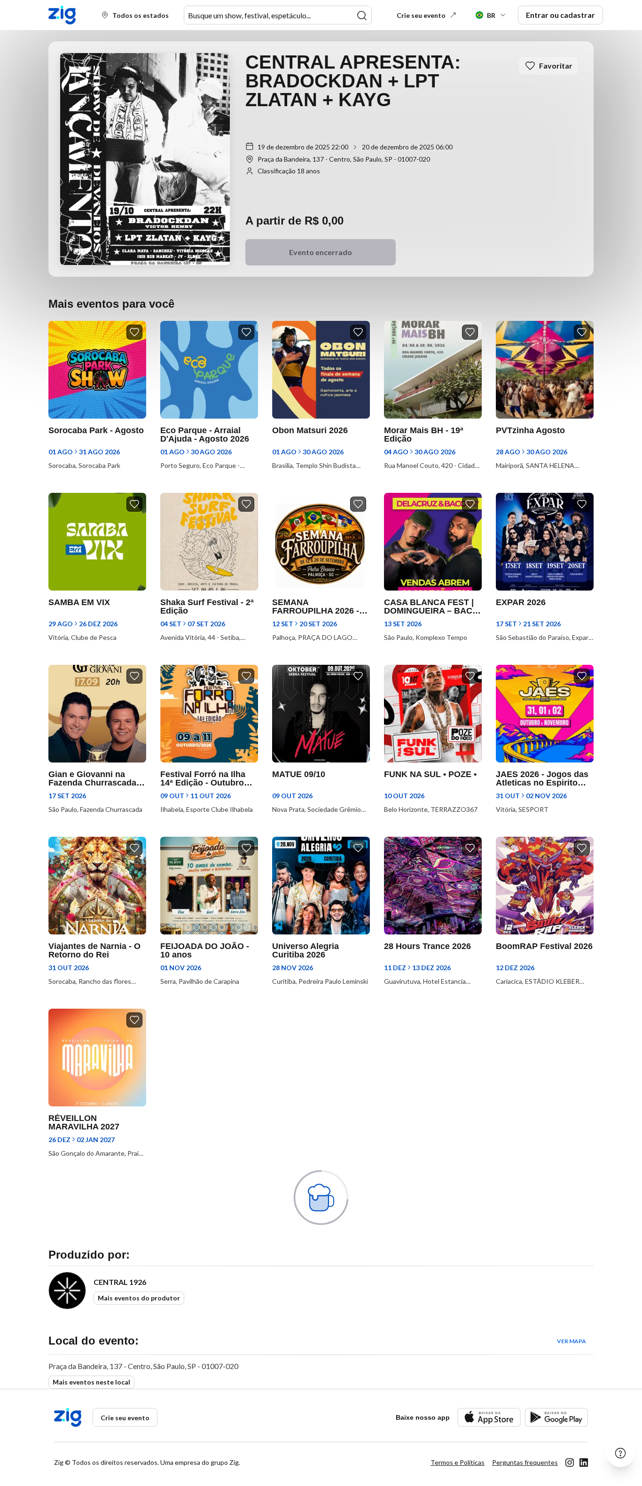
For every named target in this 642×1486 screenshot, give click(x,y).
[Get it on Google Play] (556, 1417)
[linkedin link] (583, 1462)
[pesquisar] (362, 15)
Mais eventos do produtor (139, 1298)
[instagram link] (569, 1462)
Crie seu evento (421, 15)
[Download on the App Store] (489, 1417)
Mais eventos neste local (91, 1382)
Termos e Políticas (458, 1462)
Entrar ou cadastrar (560, 14)
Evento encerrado (320, 252)
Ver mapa (571, 1341)
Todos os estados (140, 15)
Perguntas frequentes (525, 1462)
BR (491, 15)
